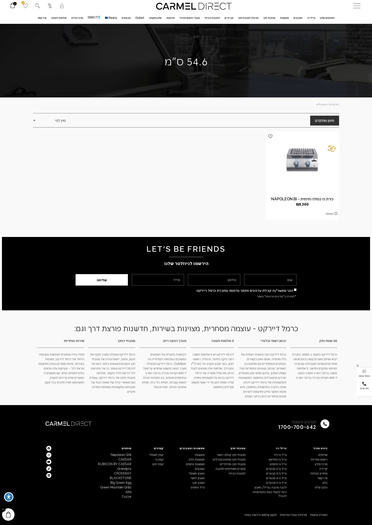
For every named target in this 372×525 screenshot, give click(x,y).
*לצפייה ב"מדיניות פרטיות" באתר (276, 296)
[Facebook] (48, 448)
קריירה (323, 468)
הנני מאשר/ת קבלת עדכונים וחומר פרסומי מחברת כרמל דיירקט (244, 290)
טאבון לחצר (197, 478)
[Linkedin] (48, 475)
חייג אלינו (364, 388)
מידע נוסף (302, 214)
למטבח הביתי (237, 473)
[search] (37, 5)
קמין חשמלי (156, 454)
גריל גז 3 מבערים (276, 473)
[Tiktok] (48, 468)
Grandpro (124, 468)
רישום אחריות (319, 459)
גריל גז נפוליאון (277, 459)
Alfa (128, 492)
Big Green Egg (120, 482)
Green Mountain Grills (115, 487)
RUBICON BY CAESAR (114, 464)
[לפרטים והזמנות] (324, 423)
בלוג (324, 482)
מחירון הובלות (318, 473)
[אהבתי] (270, 136)
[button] (364, 373)
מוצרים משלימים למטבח (230, 468)
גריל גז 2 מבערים (276, 468)
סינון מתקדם (324, 120)
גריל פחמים (197, 487)
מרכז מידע (321, 464)
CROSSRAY (122, 473)
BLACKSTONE (120, 478)
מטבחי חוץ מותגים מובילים (229, 459)
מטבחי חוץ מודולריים (232, 464)
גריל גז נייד (280, 454)
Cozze (126, 496)
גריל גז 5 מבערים (276, 482)
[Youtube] (48, 461)
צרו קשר (322, 478)
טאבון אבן (198, 482)
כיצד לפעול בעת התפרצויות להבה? (269, 493)
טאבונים (199, 468)
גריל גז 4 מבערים (276, 478)
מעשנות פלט (196, 459)
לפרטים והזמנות (304, 421)
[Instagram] (48, 455)
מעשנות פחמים (195, 464)
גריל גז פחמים (278, 464)
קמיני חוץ (158, 464)
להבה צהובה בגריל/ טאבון (270, 487)
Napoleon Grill (121, 454)
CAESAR (124, 459)
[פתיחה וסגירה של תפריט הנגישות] (8, 497)
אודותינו (322, 454)
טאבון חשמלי (196, 473)
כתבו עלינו (321, 487)
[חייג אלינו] (364, 384)
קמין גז (159, 459)
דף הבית (334, 104)
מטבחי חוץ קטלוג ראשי (231, 454)
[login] (62, 6)
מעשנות (199, 454)
